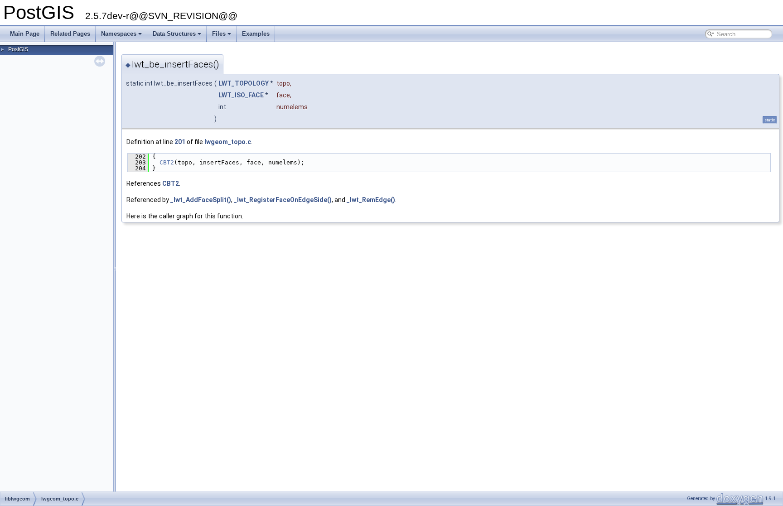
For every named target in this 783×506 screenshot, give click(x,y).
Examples (256, 33)
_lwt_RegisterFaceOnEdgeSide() (283, 199)
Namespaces (118, 33)
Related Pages (70, 33)
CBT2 (167, 162)
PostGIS (18, 49)
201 (179, 141)
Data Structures (174, 33)
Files (219, 33)
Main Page (24, 33)
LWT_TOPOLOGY (243, 83)
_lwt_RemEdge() (371, 199)
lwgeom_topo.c (227, 141)
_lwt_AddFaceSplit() (200, 199)
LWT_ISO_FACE (241, 95)
